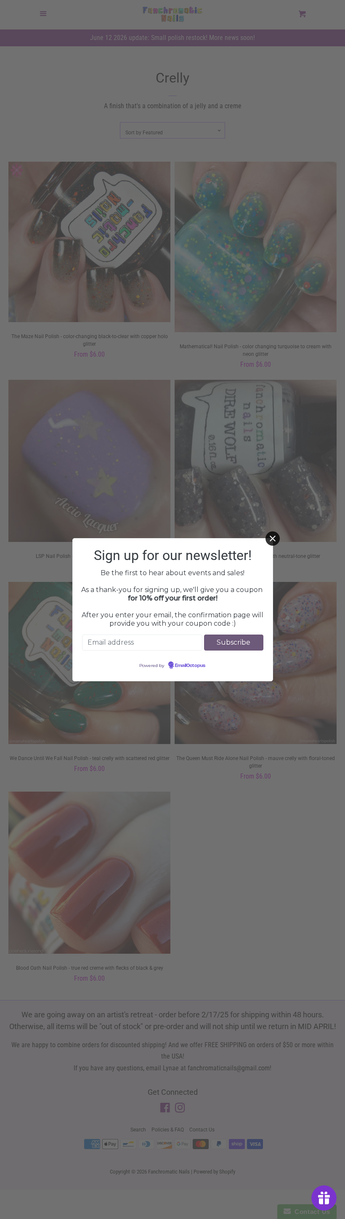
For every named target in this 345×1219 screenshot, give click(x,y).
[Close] (272, 538)
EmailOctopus (190, 666)
